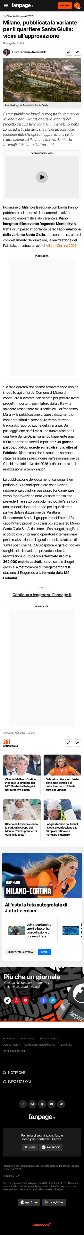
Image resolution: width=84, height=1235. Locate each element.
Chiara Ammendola (34, 52)
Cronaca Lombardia (14, 733)
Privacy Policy (49, 1038)
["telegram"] (52, 1000)
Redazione (66, 1044)
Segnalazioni (27, 1038)
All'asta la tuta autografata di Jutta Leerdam (36, 908)
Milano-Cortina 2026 (61, 246)
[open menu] (4, 5)
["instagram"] (16, 1000)
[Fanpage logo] (22, 5)
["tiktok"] (7, 1000)
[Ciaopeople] (42, 1224)
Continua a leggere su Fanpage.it (42, 594)
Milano (32, 733)
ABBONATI (64, 5)
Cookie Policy (11, 1044)
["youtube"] (25, 1000)
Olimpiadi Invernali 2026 (20, 16)
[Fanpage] (42, 1117)
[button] (77, 52)
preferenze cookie (14, 1051)
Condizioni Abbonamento (39, 1044)
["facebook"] (43, 1000)
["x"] (34, 1000)
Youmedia (9, 1038)
